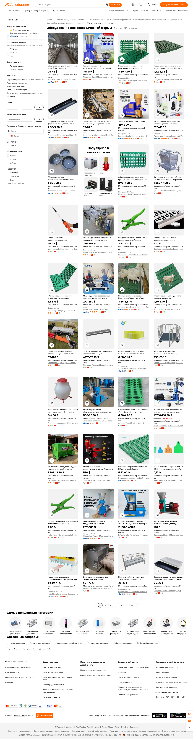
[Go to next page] (137, 605)
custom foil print (47, 649)
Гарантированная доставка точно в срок (57, 678)
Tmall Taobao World (84, 727)
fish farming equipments (149, 643)
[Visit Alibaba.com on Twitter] (167, 697)
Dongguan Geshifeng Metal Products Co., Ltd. (133, 592)
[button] (106, 4)
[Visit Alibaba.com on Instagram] (172, 697)
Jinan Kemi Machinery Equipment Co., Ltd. (98, 480)
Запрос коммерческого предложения (96, 675)
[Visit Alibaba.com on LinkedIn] (162, 697)
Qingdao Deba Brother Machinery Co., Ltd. (133, 307)
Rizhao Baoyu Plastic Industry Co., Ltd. (169, 309)
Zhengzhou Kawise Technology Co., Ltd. (98, 309)
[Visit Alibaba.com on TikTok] (183, 697)
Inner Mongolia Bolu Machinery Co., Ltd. (63, 249)
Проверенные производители (93, 670)
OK (39, 107)
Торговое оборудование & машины (70, 19)
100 (131, 605)
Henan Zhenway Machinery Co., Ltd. (168, 363)
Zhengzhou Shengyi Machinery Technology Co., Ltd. (169, 535)
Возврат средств (125, 682)
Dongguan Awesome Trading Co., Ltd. (133, 478)
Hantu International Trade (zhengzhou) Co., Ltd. (63, 480)
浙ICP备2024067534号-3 (163, 735)
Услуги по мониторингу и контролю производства (58, 691)
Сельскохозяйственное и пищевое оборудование (110, 19)
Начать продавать (162, 672)
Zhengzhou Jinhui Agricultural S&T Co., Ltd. (169, 136)
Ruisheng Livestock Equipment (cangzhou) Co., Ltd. (169, 249)
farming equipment (18, 643)
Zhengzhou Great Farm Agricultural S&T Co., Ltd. (98, 252)
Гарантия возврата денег (53, 672)
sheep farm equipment (99, 643)
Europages (134, 727)
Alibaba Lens (19, 715)
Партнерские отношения (166, 687)
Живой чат (122, 672)
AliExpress (59, 727)
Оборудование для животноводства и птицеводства (157, 19)
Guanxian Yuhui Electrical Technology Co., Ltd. (63, 79)
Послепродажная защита (53, 685)
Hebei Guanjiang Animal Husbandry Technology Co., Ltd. (63, 594)
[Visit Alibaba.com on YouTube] (178, 697)
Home (49, 19)
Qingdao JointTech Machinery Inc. (167, 191)
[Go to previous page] (95, 605)
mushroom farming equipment (22, 649)
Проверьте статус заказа (166, 677)
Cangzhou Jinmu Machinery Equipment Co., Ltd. (169, 591)
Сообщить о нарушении (128, 695)
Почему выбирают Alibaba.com (18, 667)
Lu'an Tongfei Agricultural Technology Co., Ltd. (133, 535)
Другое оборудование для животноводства (65, 23)
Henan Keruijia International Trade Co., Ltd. (98, 135)
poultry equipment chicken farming (70, 643)
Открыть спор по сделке (128, 677)
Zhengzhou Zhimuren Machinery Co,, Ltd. (63, 135)
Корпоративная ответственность (19, 677)
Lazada (96, 727)
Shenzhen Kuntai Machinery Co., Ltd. (98, 77)
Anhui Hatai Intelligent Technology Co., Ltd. (133, 368)
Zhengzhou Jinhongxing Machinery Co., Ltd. (98, 421)
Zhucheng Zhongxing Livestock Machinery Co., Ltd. (63, 310)
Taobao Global (107, 727)
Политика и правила (51, 697)
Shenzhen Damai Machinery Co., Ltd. (168, 480)
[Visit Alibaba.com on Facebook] (157, 697)
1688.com (70, 727)
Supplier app (100, 715)
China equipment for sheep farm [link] (100, 23)
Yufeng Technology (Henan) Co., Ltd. (168, 426)
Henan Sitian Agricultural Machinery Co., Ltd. (133, 255)
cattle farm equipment (41, 643)
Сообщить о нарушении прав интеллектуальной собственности (133, 688)
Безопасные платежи (52, 667)
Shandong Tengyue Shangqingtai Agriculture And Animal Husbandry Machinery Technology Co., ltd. (98, 365)
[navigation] (25, 313)
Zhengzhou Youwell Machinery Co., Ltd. (98, 536)
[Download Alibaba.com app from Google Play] (179, 715)
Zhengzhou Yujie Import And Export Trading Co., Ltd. (133, 80)
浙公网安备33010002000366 (139, 735)
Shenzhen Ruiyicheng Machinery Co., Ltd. (63, 363)
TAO (117, 727)
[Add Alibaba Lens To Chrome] (44, 715)
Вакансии (9, 682)
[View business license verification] (120, 735)
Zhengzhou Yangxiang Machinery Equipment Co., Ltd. (63, 191)
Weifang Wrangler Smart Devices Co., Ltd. (98, 588)
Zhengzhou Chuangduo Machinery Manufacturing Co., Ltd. (63, 423)
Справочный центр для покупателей (133, 667)
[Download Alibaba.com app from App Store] (159, 715)
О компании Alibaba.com (16, 662)
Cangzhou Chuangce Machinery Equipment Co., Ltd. (169, 79)
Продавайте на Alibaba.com (166, 667)
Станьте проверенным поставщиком (171, 682)
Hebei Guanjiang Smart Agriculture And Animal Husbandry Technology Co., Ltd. (133, 194)
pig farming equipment (123, 643)
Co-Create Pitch (12, 672)
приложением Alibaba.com (137, 715)
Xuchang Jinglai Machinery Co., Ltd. (132, 136)
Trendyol (124, 727)
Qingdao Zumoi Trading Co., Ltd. (131, 423)
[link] (189, 714)
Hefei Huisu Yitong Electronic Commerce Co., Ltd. (63, 535)
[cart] (141, 5)
